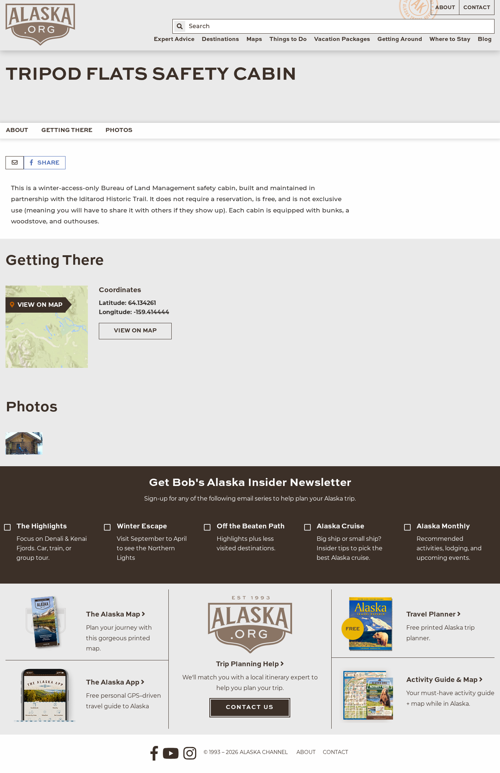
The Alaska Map (114, 614)
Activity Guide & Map (442, 679)
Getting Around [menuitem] (399, 39)
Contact (476, 7)
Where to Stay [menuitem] (449, 39)
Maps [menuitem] (254, 39)
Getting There (66, 130)
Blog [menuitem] (485, 39)
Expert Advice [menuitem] (174, 39)
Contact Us (250, 707)
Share (47, 163)
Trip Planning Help (248, 664)
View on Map (135, 331)
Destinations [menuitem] (220, 39)
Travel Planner (431, 614)
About (445, 7)
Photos (119, 130)
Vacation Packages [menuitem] (342, 39)
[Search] (179, 26)
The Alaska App (113, 682)
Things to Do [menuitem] (288, 39)
